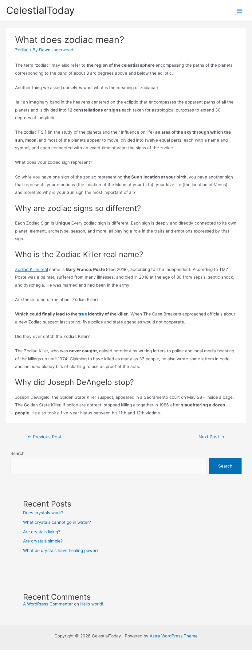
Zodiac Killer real (31, 269)
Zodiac (22, 49)
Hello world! (91, 603)
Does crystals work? (43, 512)
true (82, 313)
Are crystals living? (41, 531)
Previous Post (44, 437)
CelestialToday (40, 10)
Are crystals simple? (43, 540)
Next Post (212, 437)
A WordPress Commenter (48, 603)
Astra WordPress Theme (174, 635)
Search (17, 453)
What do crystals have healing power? (61, 550)
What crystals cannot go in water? (57, 522)
